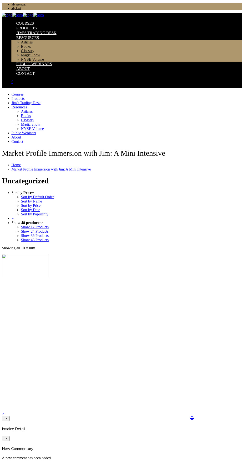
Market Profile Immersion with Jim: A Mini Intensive (51, 169)
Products (17, 297)
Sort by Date (30, 210)
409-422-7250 (14, 386)
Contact (16, 312)
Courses (16, 293)
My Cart (16, 8)
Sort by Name (31, 201)
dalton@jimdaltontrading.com (25, 389)
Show (35, 227)
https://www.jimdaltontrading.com (28, 393)
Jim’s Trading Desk (24, 301)
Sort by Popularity (34, 214)
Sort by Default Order (37, 197)
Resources (18, 304)
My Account (18, 4)
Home (16, 165)
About (15, 308)
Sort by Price (31, 205)
